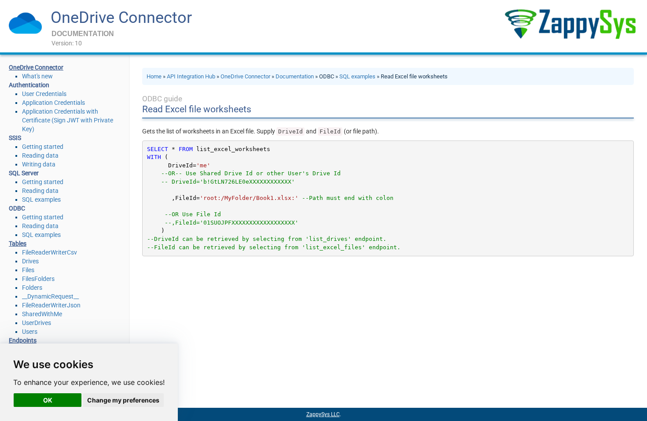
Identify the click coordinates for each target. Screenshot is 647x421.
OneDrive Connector (121, 17)
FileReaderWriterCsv (49, 252)
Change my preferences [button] (123, 400)
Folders (32, 287)
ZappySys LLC (323, 414)
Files (28, 269)
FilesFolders (38, 278)
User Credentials (44, 93)
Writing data (38, 164)
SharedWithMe (42, 314)
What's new (37, 76)
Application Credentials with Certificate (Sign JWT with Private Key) (67, 120)
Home (154, 76)
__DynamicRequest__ (50, 296)
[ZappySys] (570, 24)
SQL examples (41, 199)
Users (29, 331)
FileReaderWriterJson (51, 305)
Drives (30, 261)
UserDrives (36, 322)
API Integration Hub (191, 76)
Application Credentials (53, 102)
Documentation (295, 76)
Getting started (42, 146)
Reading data (40, 155)
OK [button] (47, 400)
